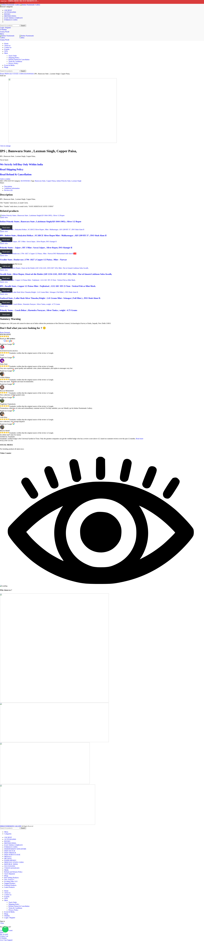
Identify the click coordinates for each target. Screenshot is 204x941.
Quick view (4, 217)
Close (2, 923)
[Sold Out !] (32, 215)
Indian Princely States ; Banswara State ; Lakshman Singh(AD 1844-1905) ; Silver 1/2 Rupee (40, 221)
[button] (5, 929)
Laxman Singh (76, 181)
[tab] (104, 186)
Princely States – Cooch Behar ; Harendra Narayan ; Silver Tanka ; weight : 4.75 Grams (38, 310)
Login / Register (9, 918)
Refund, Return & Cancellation (18, 59)
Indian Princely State (64, 181)
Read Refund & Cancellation (15, 174)
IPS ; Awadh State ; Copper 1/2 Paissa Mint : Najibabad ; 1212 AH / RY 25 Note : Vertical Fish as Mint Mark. (48, 286)
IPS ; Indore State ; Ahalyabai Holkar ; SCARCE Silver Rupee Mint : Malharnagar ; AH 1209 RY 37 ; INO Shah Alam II (53, 235)
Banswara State (40, 181)
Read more (139, 439)
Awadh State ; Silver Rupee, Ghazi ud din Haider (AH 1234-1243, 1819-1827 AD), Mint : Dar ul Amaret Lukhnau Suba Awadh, (56, 274)
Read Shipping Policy (11, 169)
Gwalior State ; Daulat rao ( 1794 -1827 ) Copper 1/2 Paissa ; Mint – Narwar (33, 260)
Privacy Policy (13, 63)
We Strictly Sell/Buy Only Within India (21, 164)
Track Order (12, 56)
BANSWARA (29, 74)
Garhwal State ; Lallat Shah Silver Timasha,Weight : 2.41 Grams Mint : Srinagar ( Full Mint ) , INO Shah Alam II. (50, 298)
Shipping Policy (13, 58)
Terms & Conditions (15, 61)
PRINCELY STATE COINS (14, 74)
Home (2, 74)
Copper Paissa (51, 181)
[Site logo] (10, 5)
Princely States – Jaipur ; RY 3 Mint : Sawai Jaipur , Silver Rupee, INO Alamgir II (36, 247)
